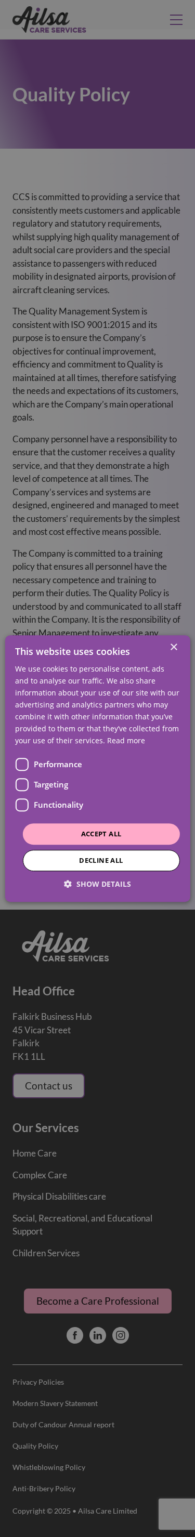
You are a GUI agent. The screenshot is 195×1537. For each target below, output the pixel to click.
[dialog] (97, 768)
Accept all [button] (101, 833)
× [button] (173, 647)
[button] (97, 884)
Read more (126, 741)
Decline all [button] (101, 860)
